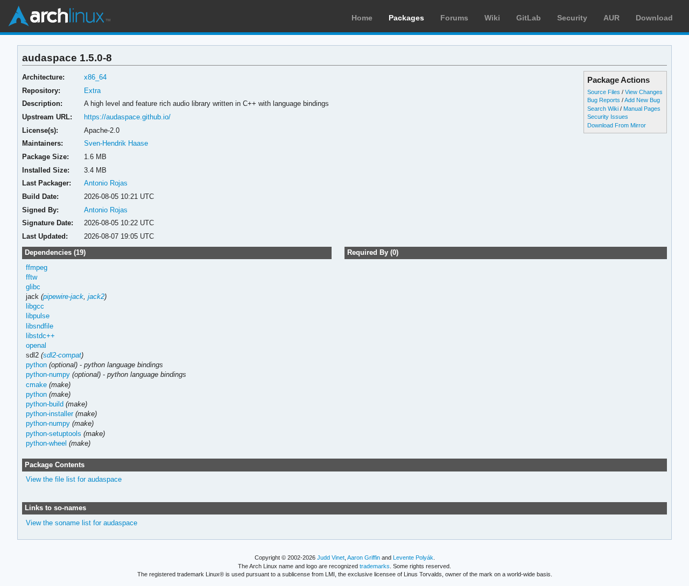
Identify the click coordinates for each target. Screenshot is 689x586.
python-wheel (46, 443)
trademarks (375, 566)
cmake (36, 385)
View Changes (644, 92)
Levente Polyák (413, 557)
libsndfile (39, 326)
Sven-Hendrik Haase (116, 143)
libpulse (38, 316)
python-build (45, 404)
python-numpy (48, 374)
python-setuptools (53, 434)
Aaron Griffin (363, 557)
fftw (31, 277)
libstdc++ (40, 336)
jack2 (96, 296)
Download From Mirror (616, 125)
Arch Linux (59, 16)
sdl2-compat (62, 355)
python (36, 365)
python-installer (49, 414)
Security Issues (607, 116)
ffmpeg (36, 267)
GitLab (528, 17)
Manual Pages (641, 108)
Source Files (603, 92)
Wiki (492, 17)
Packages (406, 17)
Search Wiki (602, 108)
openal (36, 345)
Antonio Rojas (106, 183)
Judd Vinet (330, 557)
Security (572, 17)
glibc (33, 287)
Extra (92, 91)
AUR (611, 17)
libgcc (35, 306)
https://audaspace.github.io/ (127, 117)
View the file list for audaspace (74, 479)
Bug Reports (603, 100)
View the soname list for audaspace (81, 523)
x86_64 (95, 77)
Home (361, 17)
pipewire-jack (63, 296)
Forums (454, 17)
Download (654, 17)
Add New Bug (642, 100)
